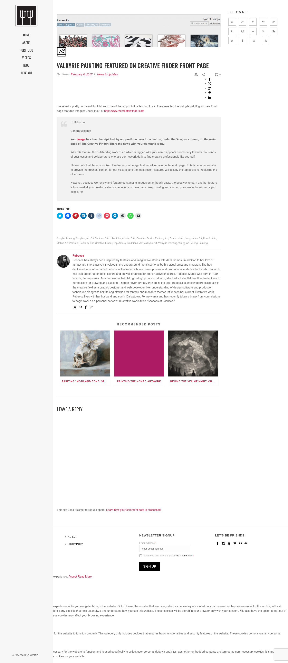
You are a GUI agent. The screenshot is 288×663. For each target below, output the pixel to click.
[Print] (196, 74)
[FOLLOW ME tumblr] (242, 40)
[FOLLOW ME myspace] (253, 31)
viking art (183, 243)
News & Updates (107, 74)
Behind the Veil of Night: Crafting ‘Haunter (194, 381)
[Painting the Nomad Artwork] (139, 353)
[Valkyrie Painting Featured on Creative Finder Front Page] (57, 12)
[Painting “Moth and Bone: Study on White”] (85, 353)
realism (84, 243)
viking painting (199, 243)
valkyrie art (150, 243)
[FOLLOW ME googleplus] (273, 22)
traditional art (135, 243)
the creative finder (101, 243)
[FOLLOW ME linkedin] (232, 31)
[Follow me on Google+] (91, 307)
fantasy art (161, 238)
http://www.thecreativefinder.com (124, 111)
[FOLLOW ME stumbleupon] (232, 40)
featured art (176, 238)
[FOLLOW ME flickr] (263, 22)
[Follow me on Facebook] (85, 307)
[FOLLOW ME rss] (273, 31)
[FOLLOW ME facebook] (253, 22)
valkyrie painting (167, 243)
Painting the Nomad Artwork (139, 381)
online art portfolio (67, 243)
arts (133, 238)
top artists (119, 243)
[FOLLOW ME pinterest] (263, 31)
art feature (97, 238)
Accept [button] (73, 576)
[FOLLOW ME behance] (232, 22)
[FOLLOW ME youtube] (265, 40)
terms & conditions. (183, 555)
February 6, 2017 (81, 74)
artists (126, 238)
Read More (85, 576)
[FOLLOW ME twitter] (254, 40)
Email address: (147, 542)
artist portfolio (113, 238)
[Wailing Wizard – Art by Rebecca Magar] (26, 15)
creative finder (145, 238)
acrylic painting (66, 238)
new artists (209, 238)
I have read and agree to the (168, 555)
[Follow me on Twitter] (74, 307)
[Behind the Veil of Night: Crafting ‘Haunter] (193, 353)
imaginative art (193, 238)
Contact (72, 537)
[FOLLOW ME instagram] (242, 31)
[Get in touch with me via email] (80, 307)
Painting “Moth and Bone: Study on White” (86, 381)
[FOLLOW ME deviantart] (242, 22)
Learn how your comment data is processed (133, 510)
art (88, 238)
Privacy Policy (75, 543)
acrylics (80, 238)
